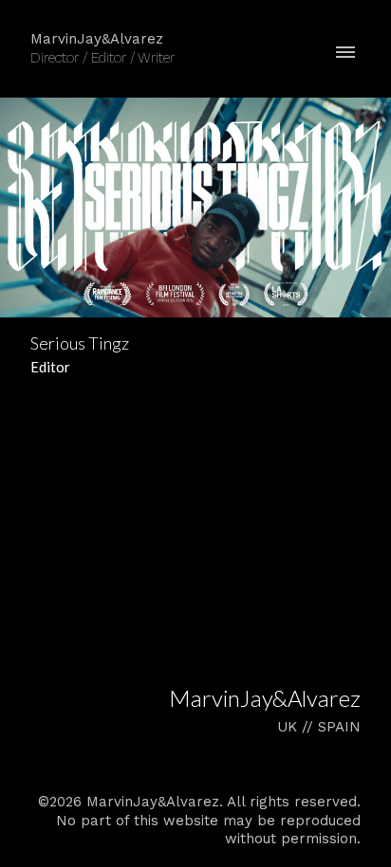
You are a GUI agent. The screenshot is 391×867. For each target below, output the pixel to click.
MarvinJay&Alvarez (265, 698)
